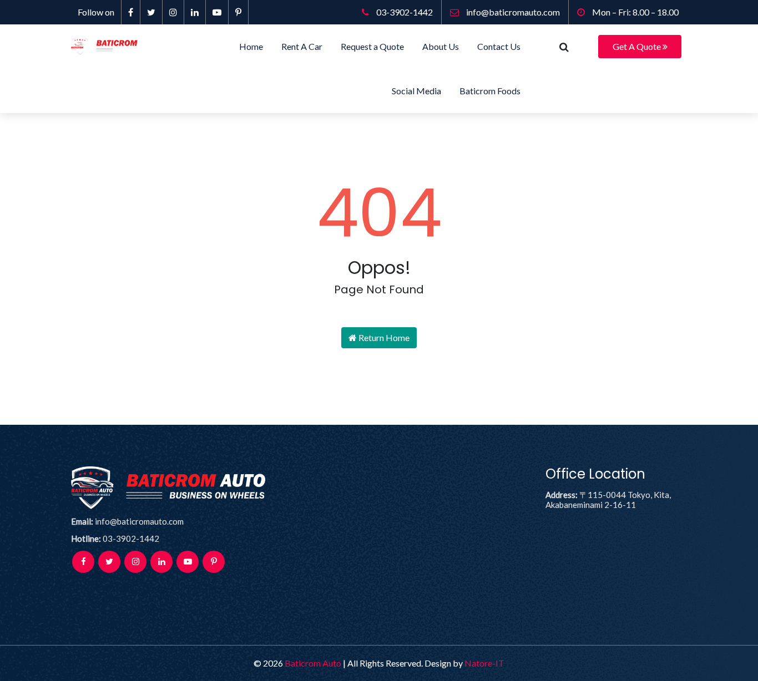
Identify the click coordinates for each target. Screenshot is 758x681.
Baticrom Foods (490, 90)
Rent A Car (301, 46)
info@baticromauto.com (512, 12)
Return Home (383, 337)
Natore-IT (484, 663)
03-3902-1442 (404, 12)
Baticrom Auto (313, 663)
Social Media (416, 90)
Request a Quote (372, 46)
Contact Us (499, 46)
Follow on (96, 12)
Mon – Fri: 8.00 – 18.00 (634, 12)
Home (251, 46)
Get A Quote (638, 46)
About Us (440, 46)
